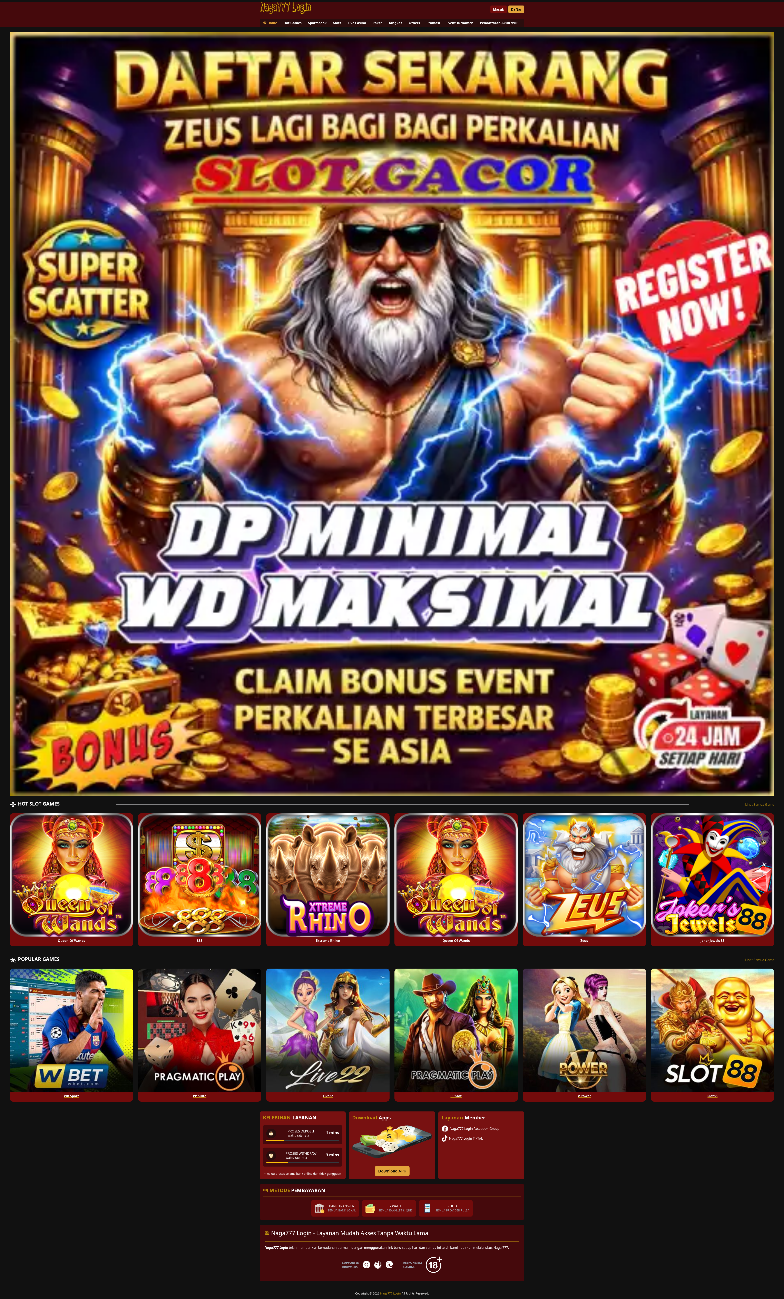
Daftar (516, 9)
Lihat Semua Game (759, 804)
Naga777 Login (390, 1293)
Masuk (498, 9)
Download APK (392, 1171)
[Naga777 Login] (285, 8)
